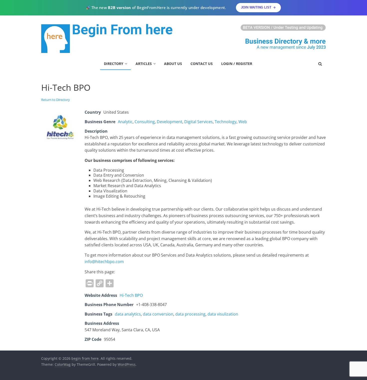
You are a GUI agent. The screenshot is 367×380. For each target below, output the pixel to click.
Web (242, 121)
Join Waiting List (256, 7)
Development (169, 121)
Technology (225, 121)
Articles (144, 63)
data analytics (128, 314)
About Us (173, 63)
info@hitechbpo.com (104, 261)
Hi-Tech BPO (131, 295)
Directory (113, 63)
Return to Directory (55, 99)
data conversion (158, 314)
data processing (190, 314)
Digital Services (198, 121)
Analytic (125, 121)
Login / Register (236, 63)
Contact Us (201, 63)
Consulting (145, 121)
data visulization (222, 314)
